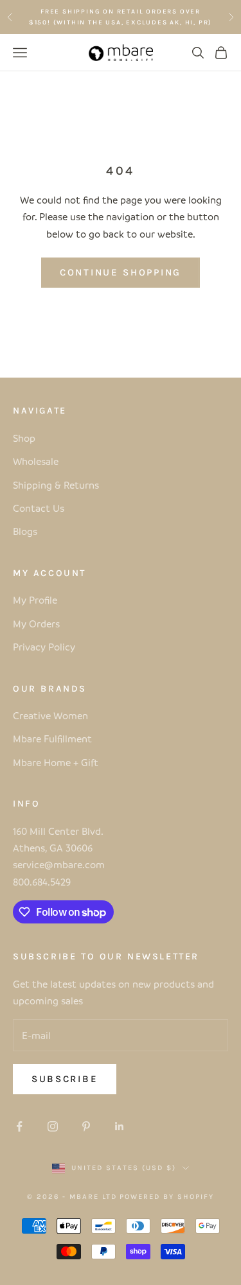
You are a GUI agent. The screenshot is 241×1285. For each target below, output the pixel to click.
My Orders (36, 623)
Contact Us (38, 508)
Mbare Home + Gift (55, 762)
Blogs (25, 531)
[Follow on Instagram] (52, 1126)
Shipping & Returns (56, 484)
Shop (24, 438)
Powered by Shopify (167, 1197)
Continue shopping (120, 272)
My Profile (35, 599)
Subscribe (64, 1079)
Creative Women (50, 715)
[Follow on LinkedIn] (119, 1126)
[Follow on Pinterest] (86, 1126)
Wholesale (35, 461)
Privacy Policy (44, 646)
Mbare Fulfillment (52, 738)
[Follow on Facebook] (19, 1126)
